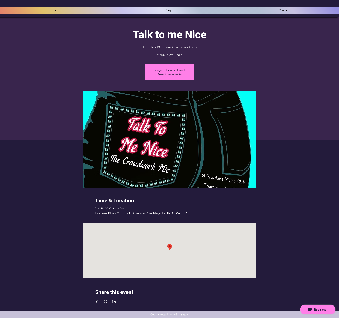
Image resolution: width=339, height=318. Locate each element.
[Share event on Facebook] (97, 301)
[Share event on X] (105, 301)
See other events (169, 74)
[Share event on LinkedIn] (114, 301)
